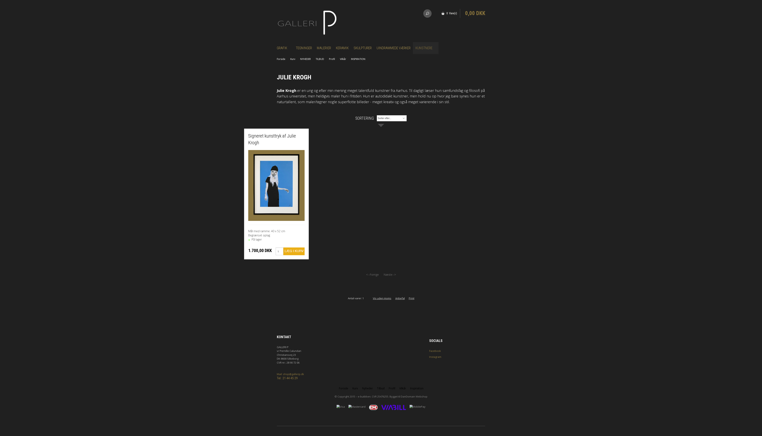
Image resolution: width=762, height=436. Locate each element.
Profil (332, 59)
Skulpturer (363, 48)
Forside (281, 59)
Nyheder (367, 388)
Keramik (342, 48)
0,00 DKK (475, 13)
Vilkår (343, 59)
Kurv (292, 59)
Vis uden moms (382, 298)
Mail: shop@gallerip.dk (290, 374)
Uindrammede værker (394, 48)
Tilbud (381, 388)
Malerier (324, 48)
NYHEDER (305, 59)
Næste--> (390, 274)
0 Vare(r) (451, 13)
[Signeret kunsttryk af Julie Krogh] (276, 185)
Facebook (435, 351)
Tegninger (304, 48)
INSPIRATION (358, 59)
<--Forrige (372, 274)
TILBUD (320, 59)
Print (411, 298)
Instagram (435, 357)
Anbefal (400, 298)
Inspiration (416, 388)
